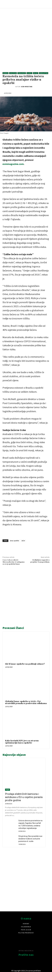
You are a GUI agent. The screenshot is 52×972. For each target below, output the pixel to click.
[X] (24, 547)
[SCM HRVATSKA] (9, 86)
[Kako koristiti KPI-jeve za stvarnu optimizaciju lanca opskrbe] (26, 724)
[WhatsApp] (30, 547)
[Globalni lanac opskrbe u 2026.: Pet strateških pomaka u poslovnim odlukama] (26, 685)
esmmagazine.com (13, 164)
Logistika (13, 73)
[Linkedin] (13, 547)
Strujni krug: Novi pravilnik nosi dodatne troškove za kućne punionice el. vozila (30, 838)
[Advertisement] (26, 38)
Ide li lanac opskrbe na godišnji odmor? (25, 664)
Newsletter (43, 73)
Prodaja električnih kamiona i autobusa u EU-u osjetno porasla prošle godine (24, 797)
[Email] (36, 547)
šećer (23, 541)
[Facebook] (18, 547)
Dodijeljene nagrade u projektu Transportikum (39, 561)
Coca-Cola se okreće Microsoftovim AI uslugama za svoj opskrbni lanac (13, 562)
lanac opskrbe (14, 541)
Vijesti (29, 73)
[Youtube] (33, 963)
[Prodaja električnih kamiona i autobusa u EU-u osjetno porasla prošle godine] (24, 775)
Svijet (35, 73)
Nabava (5, 73)
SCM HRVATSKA (26, 87)
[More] (42, 547)
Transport (21, 73)
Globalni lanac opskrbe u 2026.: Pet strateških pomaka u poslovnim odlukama (26, 702)
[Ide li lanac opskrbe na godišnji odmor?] (26, 648)
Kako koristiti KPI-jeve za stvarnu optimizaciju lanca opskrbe (22, 742)
